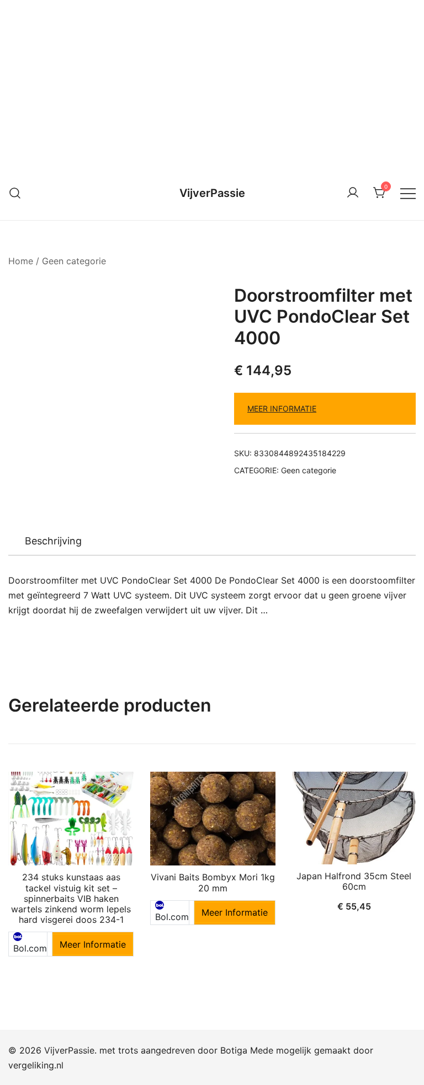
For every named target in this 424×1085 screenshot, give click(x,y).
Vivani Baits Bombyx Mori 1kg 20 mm (213, 882)
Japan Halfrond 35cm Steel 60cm (353, 881)
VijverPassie (212, 193)
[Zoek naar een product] (15, 192)
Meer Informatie (281, 408)
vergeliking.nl (35, 1065)
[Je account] (352, 193)
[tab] (53, 541)
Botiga (233, 1050)
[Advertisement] (212, 83)
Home (20, 260)
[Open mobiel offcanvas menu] (408, 192)
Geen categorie (74, 260)
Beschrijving (53, 541)
